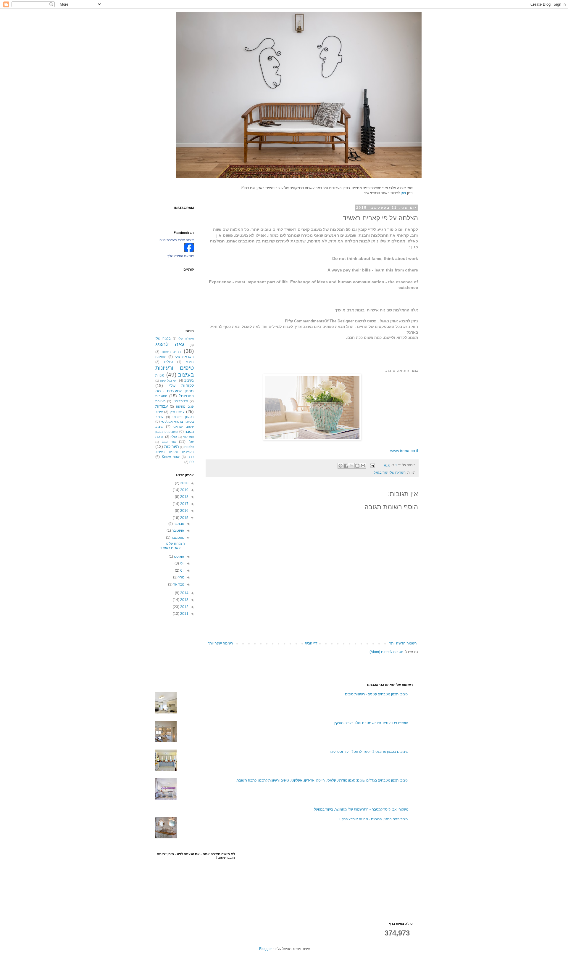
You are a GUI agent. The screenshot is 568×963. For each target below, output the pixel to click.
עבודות (161, 406)
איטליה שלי (186, 338)
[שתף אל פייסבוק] (346, 466)
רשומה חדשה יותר (403, 643)
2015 (183, 518)
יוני (181, 570)
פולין (173, 436)
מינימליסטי (180, 401)
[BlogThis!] (357, 466)
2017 (183, 504)
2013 (183, 600)
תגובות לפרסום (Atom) (386, 652)
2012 (183, 607)
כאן (403, 193)
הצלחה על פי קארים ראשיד (172, 545)
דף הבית (311, 643)
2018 (183, 497)
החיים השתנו (171, 351)
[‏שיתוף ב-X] (352, 466)
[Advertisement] (383, 881)
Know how (171, 457)
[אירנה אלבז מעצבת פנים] (189, 251)
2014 (183, 593)
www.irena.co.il (404, 450)
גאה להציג (169, 344)
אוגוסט (178, 556)
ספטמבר (177, 538)
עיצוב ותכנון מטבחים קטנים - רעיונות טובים (376, 694)
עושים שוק (177, 412)
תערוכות (171, 446)
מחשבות (161, 396)
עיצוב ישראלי (183, 427)
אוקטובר (177, 530)
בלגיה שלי (163, 338)
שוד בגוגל (381, 472)
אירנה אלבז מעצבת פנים (176, 240)
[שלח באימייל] (363, 466)
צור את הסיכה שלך (180, 256)
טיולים (168, 362)
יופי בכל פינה (169, 380)
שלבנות (189, 446)
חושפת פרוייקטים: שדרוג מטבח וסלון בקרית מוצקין (371, 723)
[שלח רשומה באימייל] (373, 465)
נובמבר (178, 524)
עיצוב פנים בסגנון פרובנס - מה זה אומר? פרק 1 (373, 819)
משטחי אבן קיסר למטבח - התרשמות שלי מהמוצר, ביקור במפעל (361, 809)
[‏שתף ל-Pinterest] (340, 466)
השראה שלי (397, 472)
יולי (181, 563)
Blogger (265, 949)
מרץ (181, 577)
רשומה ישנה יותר (220, 643)
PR (191, 462)
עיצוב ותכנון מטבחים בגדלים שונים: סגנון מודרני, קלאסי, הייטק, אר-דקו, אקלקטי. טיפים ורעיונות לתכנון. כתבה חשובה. (322, 780)
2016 (183, 511)
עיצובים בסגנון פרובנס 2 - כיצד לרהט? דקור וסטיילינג (369, 752)
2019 (183, 490)
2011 (183, 614)
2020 (183, 483)
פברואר (178, 584)
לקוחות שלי (181, 385)
